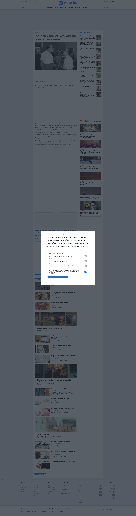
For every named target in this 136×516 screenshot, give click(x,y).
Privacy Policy (76, 281)
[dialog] (68, 258)
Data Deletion (60, 281)
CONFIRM (57, 276)
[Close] (92, 234)
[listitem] (68, 253)
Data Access (68, 281)
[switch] (85, 256)
